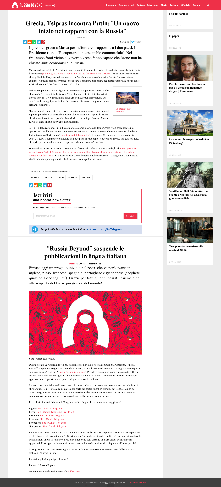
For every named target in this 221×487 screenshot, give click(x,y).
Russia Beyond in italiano (71, 372)
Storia (164, 5)
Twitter (137, 42)
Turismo (174, 5)
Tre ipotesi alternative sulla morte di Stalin (186, 248)
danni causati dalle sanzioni (75, 135)
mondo (60, 177)
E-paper (174, 36)
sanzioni (35, 177)
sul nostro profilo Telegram (104, 229)
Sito (40, 408)
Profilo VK (68, 412)
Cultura (141, 5)
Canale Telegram (53, 408)
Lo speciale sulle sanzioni (123, 110)
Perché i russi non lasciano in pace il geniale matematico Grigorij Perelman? (187, 88)
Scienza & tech (126, 5)
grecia (48, 177)
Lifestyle (185, 5)
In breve (72, 177)
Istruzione (152, 5)
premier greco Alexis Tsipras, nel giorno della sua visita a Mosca (76, 74)
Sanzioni (86, 177)
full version (74, 471)
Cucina (196, 5)
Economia (111, 5)
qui (106, 482)
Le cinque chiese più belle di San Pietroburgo (189, 141)
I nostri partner (178, 14)
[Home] (15, 5)
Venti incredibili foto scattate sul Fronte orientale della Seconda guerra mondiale (189, 195)
